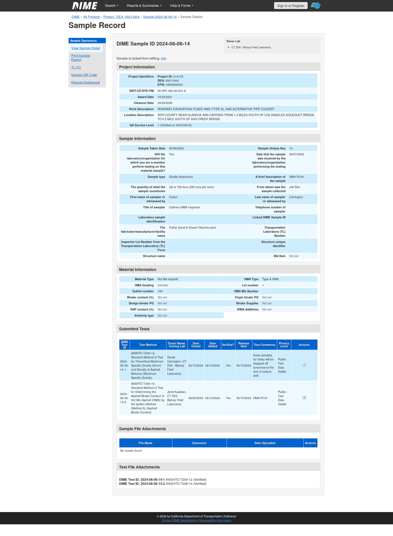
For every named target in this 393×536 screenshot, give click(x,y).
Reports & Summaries (143, 5)
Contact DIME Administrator (180, 520)
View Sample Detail (85, 48)
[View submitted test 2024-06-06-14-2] (304, 398)
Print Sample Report (80, 57)
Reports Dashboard (85, 82)
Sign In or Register (290, 5)
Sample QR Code (84, 74)
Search (110, 5)
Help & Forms (180, 5)
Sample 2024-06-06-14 (160, 16)
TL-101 (76, 67)
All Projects (91, 16)
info (163, 58)
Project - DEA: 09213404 (121, 16)
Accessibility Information (215, 520)
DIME (76, 16)
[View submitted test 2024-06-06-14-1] (304, 365)
